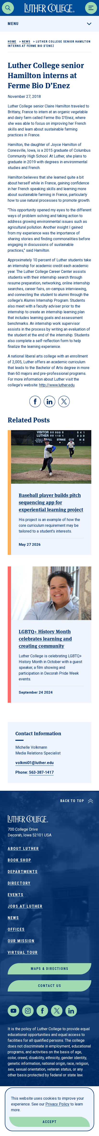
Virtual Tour (23, 952)
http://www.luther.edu (56, 385)
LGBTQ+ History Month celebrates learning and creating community (45, 638)
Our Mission (21, 941)
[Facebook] (42, 1011)
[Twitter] (56, 1011)
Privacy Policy (57, 1104)
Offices (16, 929)
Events (16, 894)
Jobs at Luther (25, 906)
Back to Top (72, 801)
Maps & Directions (49, 969)
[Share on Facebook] (35, 401)
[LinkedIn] (71, 1011)
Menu (13, 23)
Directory (19, 883)
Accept (50, 1122)
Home (12, 41)
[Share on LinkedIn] (49, 401)
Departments (23, 871)
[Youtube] (13, 1011)
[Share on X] (64, 401)
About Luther (23, 848)
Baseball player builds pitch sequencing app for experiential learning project (51, 502)
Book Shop (19, 860)
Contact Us (49, 986)
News (26, 41)
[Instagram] (28, 1011)
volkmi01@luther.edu (34, 762)
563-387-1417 (41, 772)
